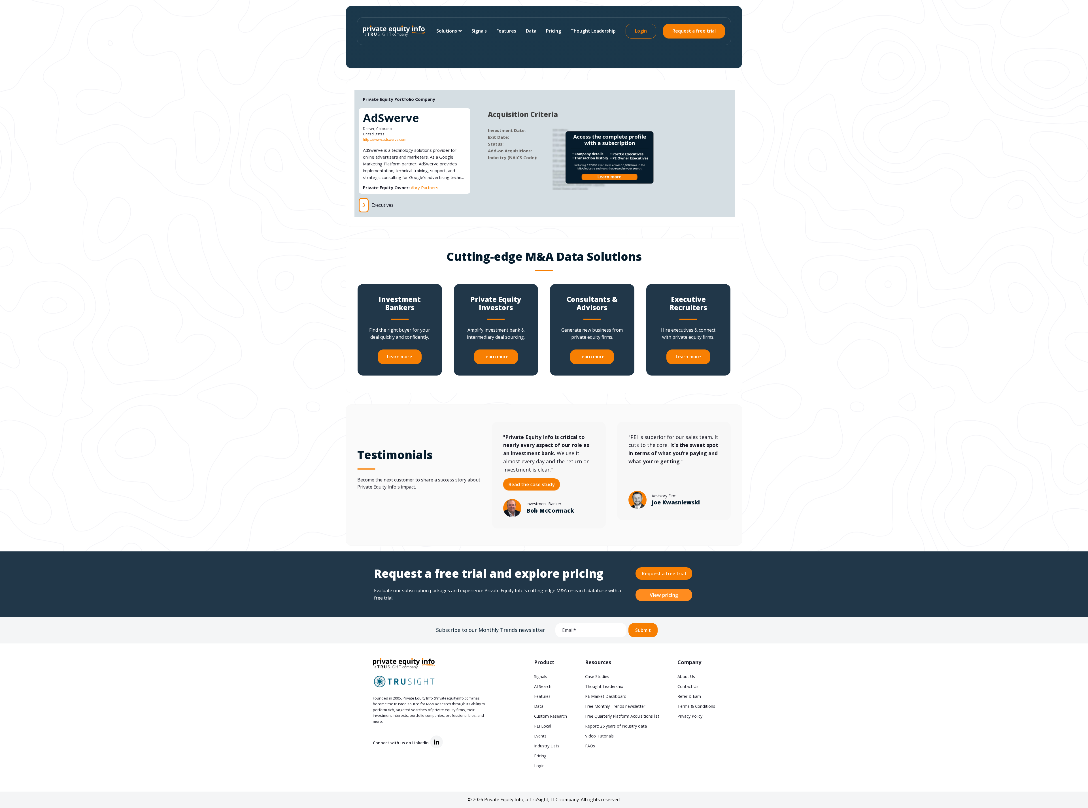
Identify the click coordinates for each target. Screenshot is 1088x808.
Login (641, 31)
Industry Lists (546, 746)
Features (506, 31)
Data (531, 31)
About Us (686, 676)
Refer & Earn (689, 696)
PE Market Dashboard (605, 696)
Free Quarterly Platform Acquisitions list (622, 716)
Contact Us (687, 686)
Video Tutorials (599, 736)
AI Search (542, 686)
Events (540, 736)
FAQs (590, 746)
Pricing (553, 31)
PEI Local (542, 726)
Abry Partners (424, 187)
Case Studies (597, 676)
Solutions (446, 31)
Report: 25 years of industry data (616, 726)
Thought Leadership (593, 31)
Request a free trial (694, 31)
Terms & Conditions (696, 706)
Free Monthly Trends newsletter (615, 706)
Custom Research (550, 716)
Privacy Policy (689, 716)
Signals (479, 31)
